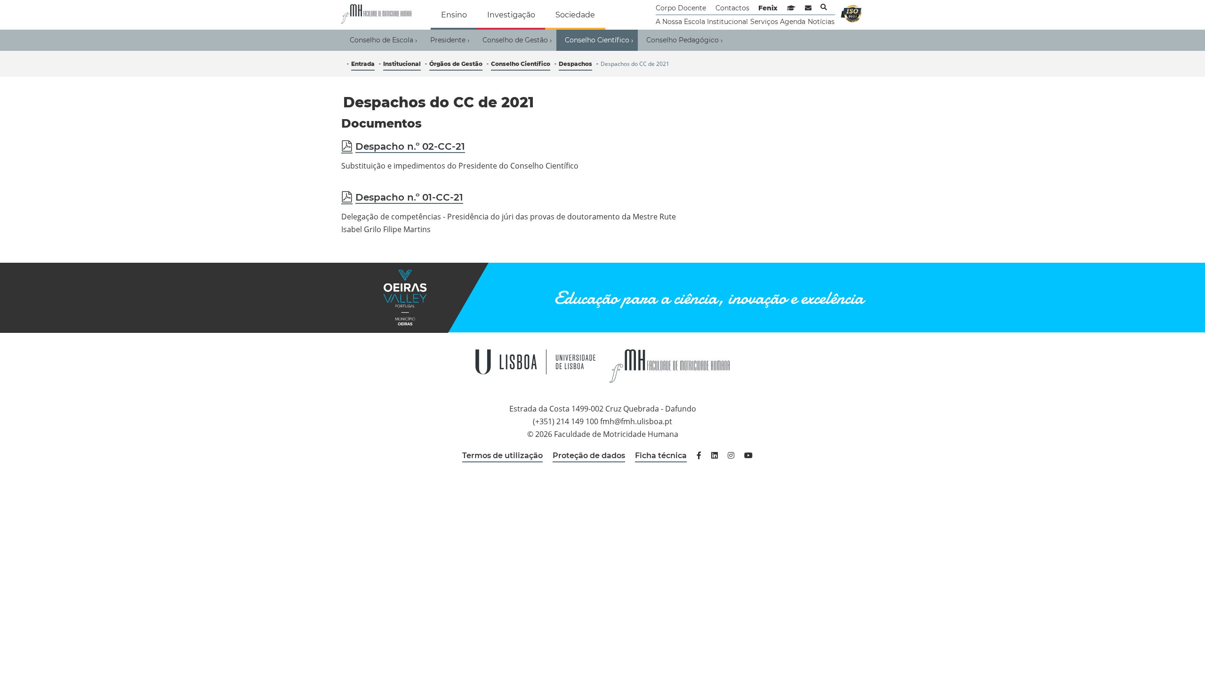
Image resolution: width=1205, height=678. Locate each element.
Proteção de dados (589, 455)
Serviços (764, 21)
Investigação (511, 14)
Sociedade (575, 14)
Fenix (768, 8)
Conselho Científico (599, 40)
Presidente (449, 40)
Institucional (727, 21)
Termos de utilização (502, 455)
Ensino (454, 14)
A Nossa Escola (680, 21)
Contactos (732, 8)
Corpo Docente (681, 8)
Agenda (792, 21)
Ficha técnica (661, 455)
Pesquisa (823, 7)
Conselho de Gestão (517, 40)
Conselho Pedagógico (684, 40)
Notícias (821, 21)
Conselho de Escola (383, 40)
